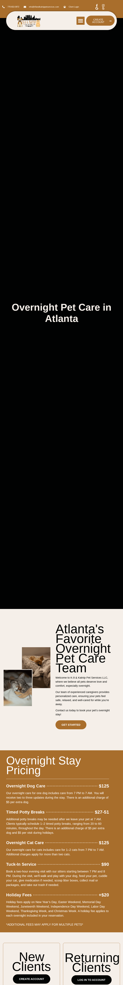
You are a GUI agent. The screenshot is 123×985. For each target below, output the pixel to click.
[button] (80, 21)
